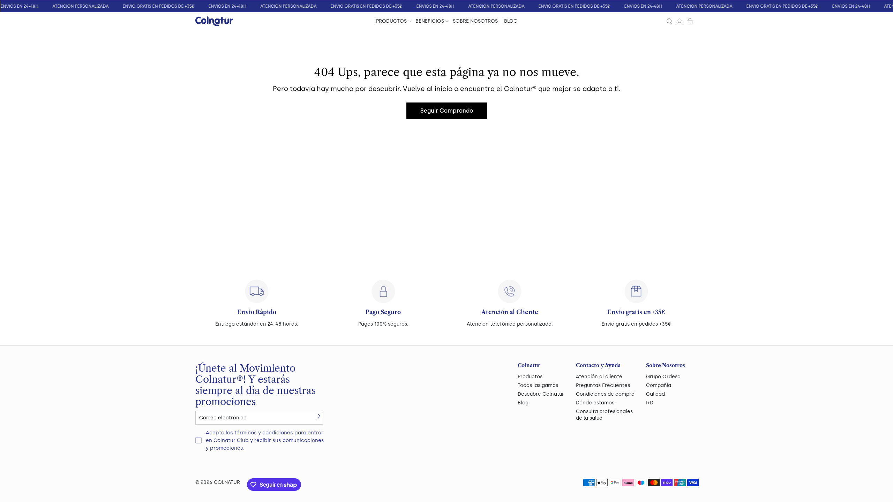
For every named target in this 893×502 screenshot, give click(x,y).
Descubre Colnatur (541, 394)
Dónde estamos (595, 403)
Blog (523, 403)
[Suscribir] (318, 416)
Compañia (658, 385)
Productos (530, 377)
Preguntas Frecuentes (603, 385)
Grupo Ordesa (663, 377)
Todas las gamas (538, 385)
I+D (649, 403)
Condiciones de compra (605, 394)
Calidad (655, 394)
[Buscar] (669, 21)
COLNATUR (227, 482)
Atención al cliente (599, 377)
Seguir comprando (446, 110)
